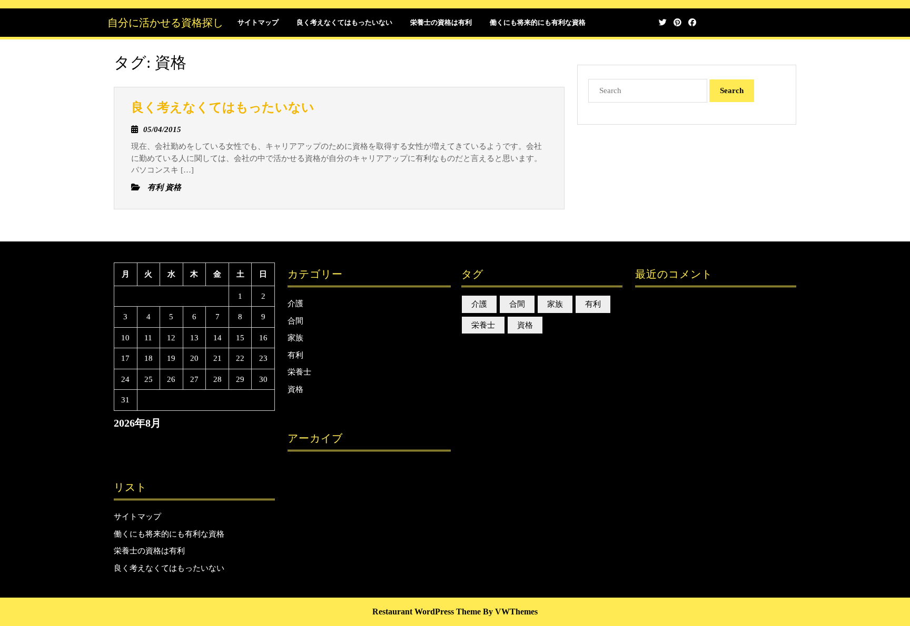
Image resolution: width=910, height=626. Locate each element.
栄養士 (299, 372)
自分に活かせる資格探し (165, 22)
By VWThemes (510, 611)
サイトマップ (258, 22)
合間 (295, 321)
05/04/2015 (162, 129)
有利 (295, 355)
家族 (295, 338)
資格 (295, 389)
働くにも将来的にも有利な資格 (538, 22)
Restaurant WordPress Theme (426, 611)
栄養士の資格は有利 (441, 22)
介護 (295, 303)
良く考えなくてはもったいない (344, 22)
